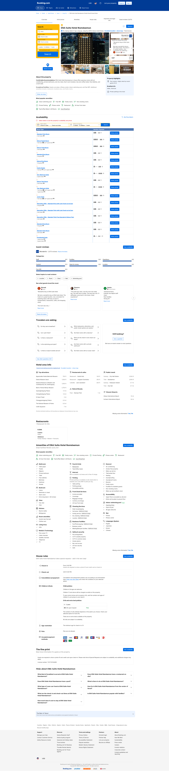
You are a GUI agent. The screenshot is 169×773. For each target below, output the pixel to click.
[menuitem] (40, 8)
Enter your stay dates (72, 579)
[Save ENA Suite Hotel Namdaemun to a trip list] (124, 26)
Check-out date (41, 39)
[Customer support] (100, 3)
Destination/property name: (45, 29)
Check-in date (41, 34)
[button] (47, 47)
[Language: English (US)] (95, 3)
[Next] (131, 48)
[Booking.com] (43, 3)
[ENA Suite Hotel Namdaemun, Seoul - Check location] (62, 31)
